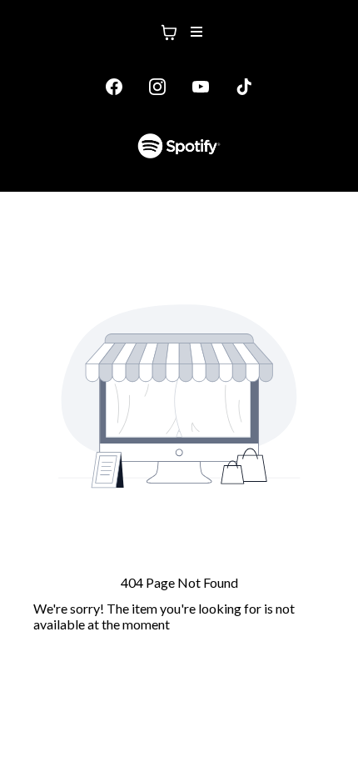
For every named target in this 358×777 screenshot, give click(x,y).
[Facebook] (114, 86)
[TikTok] (244, 86)
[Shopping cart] (169, 32)
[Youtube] (200, 86)
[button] (194, 32)
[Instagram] (157, 86)
